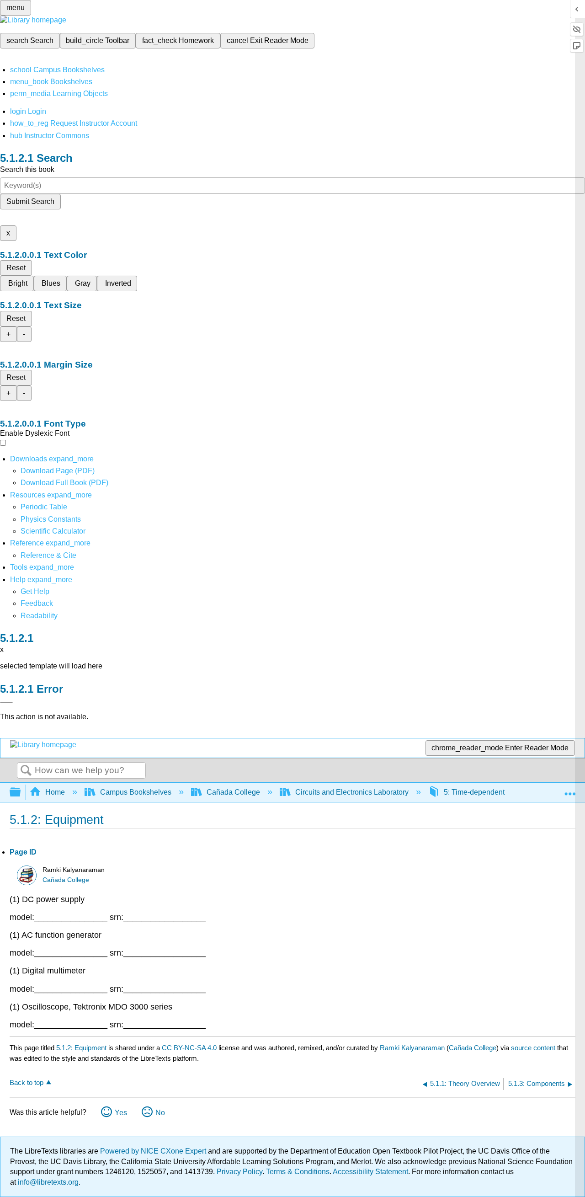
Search (26, 771)
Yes (121, 1113)
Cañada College (233, 792)
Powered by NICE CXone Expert (154, 1151)
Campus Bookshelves (135, 792)
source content (533, 1048)
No (160, 1113)
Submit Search (30, 201)
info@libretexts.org (47, 1182)
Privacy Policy (239, 1172)
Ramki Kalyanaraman (412, 1048)
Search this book (27, 169)
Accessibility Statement (370, 1172)
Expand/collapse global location (569, 789)
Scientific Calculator (53, 531)
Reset (16, 268)
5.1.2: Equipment (81, 1048)
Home (55, 792)
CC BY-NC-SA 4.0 (189, 1048)
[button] (37, 603)
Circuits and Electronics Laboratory (351, 792)
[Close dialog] (6, 702)
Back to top (26, 1082)
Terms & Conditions (298, 1172)
